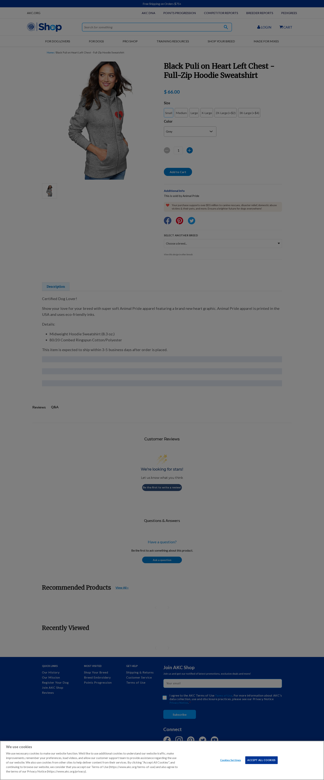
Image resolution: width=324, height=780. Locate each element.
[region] (162, 760)
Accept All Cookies (261, 759)
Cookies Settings (230, 759)
